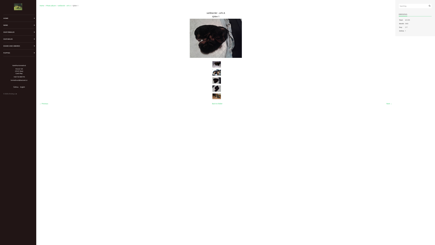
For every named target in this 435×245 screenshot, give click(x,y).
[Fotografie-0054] (216, 64)
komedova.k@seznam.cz (19, 80)
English (22, 87)
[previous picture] (43, 38)
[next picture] (388, 38)
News (5, 25)
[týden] (216, 88)
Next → (389, 104)
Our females (8, 32)
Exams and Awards (11, 46)
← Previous (44, 104)
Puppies (6, 53)
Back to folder (217, 104)
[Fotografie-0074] (216, 72)
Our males (8, 39)
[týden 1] (216, 80)
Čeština (15, 87)
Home (5, 18)
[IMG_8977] (216, 96)
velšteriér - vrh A (64, 6)
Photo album (51, 6)
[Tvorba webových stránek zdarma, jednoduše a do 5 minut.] (16, 93)
